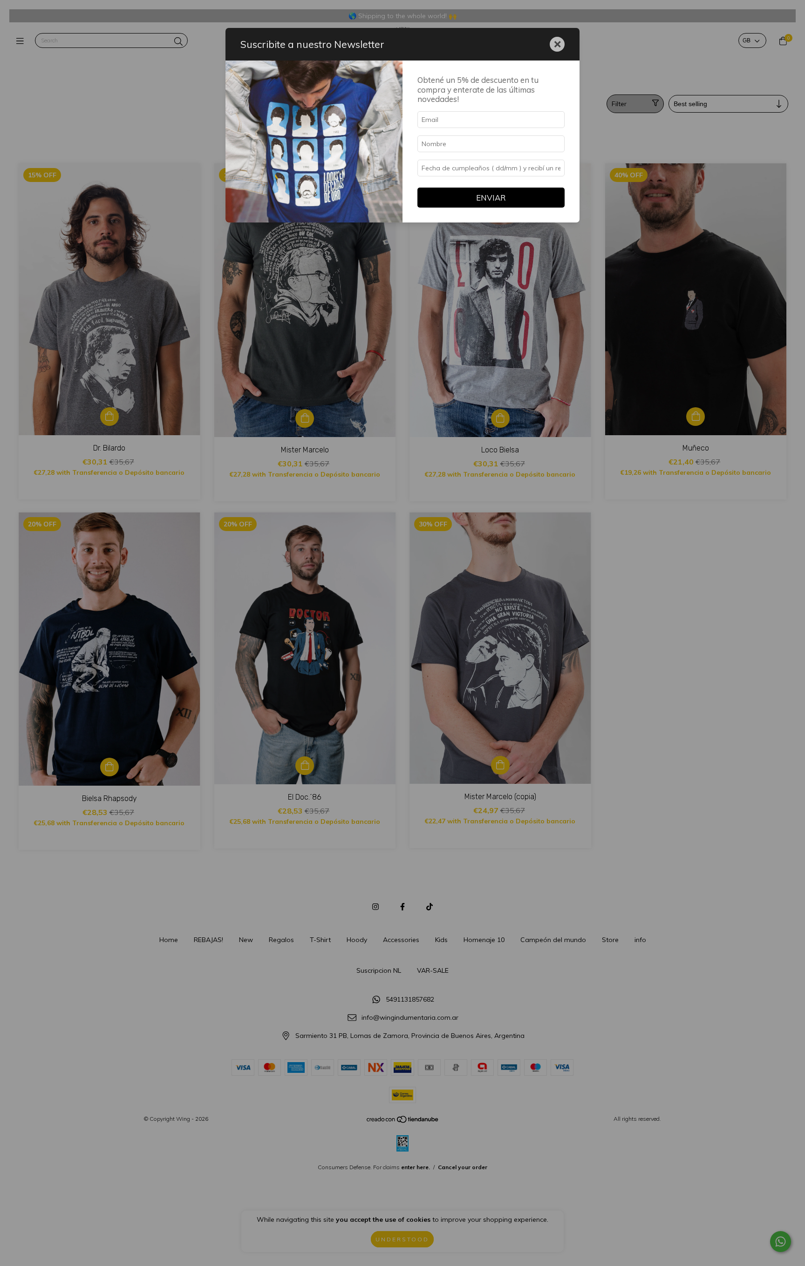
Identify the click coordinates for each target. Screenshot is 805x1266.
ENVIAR (491, 197)
